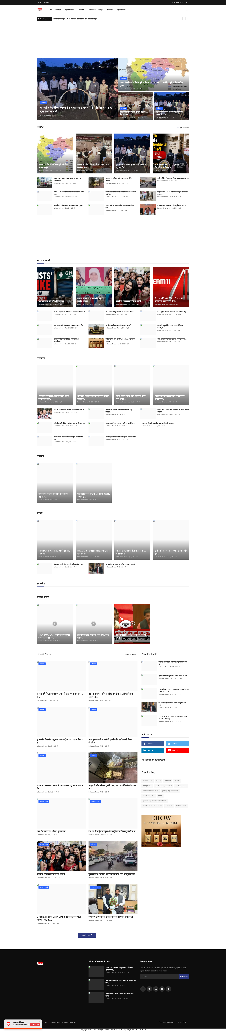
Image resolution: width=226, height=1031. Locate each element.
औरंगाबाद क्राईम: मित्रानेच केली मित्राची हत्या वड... (69, 564)
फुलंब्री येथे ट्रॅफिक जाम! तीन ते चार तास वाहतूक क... (173, 178)
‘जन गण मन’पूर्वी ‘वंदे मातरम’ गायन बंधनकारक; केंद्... (69, 325)
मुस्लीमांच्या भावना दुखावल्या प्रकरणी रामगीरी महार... (174, 675)
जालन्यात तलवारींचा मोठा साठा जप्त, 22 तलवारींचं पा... (131, 552)
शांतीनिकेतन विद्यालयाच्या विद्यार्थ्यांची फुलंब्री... (119, 325)
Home (50, 10)
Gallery (46, 2)
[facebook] (143, 989)
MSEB (158, 781)
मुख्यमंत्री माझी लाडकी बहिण (170, 791)
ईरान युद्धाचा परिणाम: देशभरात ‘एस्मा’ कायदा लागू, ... (172, 312)
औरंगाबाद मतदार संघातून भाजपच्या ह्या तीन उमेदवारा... (93, 397)
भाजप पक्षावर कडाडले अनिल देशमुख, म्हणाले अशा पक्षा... (68, 438)
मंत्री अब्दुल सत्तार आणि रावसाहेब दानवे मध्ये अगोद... (130, 397)
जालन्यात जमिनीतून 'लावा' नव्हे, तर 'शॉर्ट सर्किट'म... (121, 312)
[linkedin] (155, 989)
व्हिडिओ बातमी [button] (121, 10)
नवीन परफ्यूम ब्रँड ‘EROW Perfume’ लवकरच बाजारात (120, 340)
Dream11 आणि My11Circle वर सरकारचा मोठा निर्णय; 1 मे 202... (59, 918)
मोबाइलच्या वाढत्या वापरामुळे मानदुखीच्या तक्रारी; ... (53, 495)
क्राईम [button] (100, 10)
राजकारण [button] (81, 10)
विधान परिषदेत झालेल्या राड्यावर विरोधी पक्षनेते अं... (131, 636)
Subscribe (184, 977)
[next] (187, 18)
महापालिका (168, 781)
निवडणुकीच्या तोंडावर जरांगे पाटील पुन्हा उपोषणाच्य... (169, 397)
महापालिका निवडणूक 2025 (150, 791)
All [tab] (178, 127)
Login (174, 2)
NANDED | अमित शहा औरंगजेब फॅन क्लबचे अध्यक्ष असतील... (173, 410)
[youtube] (162, 989)
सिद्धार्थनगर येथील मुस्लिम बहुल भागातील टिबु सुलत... (69, 205)
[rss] (168, 989)
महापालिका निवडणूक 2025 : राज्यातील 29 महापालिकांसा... (66, 340)
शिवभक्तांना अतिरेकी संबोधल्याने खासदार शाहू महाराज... (119, 410)
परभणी (160, 796)
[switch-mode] (187, 2)
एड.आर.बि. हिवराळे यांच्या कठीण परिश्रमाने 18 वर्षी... (121, 564)
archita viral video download (152, 806)
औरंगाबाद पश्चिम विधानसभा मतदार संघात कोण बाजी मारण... (53, 397)
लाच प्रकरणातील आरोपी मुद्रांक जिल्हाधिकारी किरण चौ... (167, 166)
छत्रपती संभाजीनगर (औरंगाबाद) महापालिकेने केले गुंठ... (173, 663)
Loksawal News (45, 115)
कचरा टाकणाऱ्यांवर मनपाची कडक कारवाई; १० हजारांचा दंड (67, 179)
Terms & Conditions (166, 1022)
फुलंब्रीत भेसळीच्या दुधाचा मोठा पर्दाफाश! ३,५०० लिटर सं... (60, 741)
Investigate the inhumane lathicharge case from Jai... (174, 690)
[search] (187, 10)
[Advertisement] (113, 38)
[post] (77, 89)
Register (180, 2)
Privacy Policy (182, 1022)
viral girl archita (181, 786)
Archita (177, 781)
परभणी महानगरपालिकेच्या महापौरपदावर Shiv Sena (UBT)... (121, 193)
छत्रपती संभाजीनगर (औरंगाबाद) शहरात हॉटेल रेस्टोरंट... (119, 179)
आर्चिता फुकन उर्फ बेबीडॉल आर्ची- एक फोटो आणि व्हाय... (54, 552)
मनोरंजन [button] (91, 10)
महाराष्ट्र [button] (58, 10)
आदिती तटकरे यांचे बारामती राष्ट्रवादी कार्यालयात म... (69, 423)
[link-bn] (161, 831)
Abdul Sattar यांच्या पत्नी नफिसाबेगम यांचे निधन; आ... (69, 193)
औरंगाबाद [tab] (186, 127)
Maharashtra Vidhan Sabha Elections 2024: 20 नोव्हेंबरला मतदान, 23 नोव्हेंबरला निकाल (83, 19)
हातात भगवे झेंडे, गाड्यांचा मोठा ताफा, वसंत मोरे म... (93, 636)
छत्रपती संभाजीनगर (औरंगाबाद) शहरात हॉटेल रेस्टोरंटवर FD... (112, 787)
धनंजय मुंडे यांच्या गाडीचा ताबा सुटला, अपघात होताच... (121, 437)
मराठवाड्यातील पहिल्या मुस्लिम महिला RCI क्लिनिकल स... (93, 166)
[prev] (184, 18)
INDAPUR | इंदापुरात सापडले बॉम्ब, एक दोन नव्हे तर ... (93, 552)
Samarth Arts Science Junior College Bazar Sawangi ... (173, 717)
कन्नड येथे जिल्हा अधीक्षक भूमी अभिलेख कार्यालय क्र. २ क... (60, 695)
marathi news (147, 781)
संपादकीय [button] (110, 10)
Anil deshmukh (181, 806)
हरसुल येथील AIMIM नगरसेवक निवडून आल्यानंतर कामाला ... (172, 193)
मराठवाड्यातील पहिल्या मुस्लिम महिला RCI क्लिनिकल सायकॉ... (134, 113)
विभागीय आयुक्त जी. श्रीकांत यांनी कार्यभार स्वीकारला (69, 312)
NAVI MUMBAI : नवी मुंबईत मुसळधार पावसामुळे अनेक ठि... (54, 636)
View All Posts (130, 654)
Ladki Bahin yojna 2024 (164, 786)
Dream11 (169, 806)
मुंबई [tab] (181, 127)
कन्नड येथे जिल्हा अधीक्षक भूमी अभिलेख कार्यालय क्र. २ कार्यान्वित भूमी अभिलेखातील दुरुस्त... (151, 84)
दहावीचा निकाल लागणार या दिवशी (128, 301)
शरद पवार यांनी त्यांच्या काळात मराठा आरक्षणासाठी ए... (69, 409)
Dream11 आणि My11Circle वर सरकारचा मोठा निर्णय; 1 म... (169, 299)
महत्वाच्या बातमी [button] (69, 10)
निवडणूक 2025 (147, 786)
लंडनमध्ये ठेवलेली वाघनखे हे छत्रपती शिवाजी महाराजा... (158, 423)
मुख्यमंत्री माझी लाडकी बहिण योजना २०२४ (154, 801)
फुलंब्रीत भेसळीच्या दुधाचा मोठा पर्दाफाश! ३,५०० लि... (131, 166)
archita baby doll (148, 796)
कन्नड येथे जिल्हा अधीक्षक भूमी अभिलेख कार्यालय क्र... (53, 166)
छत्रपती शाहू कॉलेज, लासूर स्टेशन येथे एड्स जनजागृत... (170, 326)
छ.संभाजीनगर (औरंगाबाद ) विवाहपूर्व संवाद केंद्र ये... (172, 205)
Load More (86, 935)
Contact (39, 2)
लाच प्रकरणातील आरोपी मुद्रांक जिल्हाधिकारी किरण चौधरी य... (110, 741)
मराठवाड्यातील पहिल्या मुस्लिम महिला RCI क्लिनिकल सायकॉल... (111, 695)
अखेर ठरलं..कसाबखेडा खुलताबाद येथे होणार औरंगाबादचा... (119, 968)
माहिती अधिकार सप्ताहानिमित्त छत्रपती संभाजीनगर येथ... (120, 206)
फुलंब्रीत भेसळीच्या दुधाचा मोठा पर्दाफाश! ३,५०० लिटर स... (169, 113)
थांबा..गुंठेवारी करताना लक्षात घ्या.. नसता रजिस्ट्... (172, 339)
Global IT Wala (140, 1030)
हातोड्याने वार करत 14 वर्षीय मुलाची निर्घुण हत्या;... (171, 552)
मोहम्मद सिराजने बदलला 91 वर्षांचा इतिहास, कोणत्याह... (93, 495)
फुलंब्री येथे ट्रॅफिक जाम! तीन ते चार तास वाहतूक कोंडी (112, 874)
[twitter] (149, 989)
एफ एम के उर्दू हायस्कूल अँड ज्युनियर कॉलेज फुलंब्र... (91, 299)
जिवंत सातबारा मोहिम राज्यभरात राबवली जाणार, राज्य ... (120, 994)
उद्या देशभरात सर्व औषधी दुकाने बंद (51, 301)
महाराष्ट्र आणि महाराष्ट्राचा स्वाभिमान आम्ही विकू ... (120, 423)
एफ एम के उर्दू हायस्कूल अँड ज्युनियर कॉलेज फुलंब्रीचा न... (113, 831)
